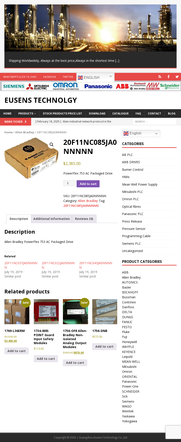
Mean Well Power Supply (139, 184)
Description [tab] (19, 219)
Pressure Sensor (133, 229)
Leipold (127, 357)
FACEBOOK (49, 76)
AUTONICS (130, 282)
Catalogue (120, 113)
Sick (125, 396)
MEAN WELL (131, 361)
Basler (126, 287)
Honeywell (129, 342)
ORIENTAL (129, 376)
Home (7, 113)
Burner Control (132, 169)
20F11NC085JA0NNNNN (81, 206)
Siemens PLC (131, 243)
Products (25, 113)
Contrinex (129, 302)
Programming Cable (136, 236)
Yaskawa (128, 416)
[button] (52, 145)
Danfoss (128, 307)
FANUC (127, 322)
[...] (117, 60)
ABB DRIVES (131, 162)
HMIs (126, 177)
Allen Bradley (24, 132)
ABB (125, 272)
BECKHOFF (130, 292)
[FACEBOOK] (168, 77)
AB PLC (127, 155)
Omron (127, 371)
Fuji (124, 337)
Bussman (129, 297)
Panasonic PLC (132, 214)
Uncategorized (132, 251)
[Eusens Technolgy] (90, 88)
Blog (171, 113)
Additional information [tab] (51, 219)
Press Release (132, 221)
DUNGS (127, 317)
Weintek (128, 411)
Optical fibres (131, 206)
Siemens (128, 401)
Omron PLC (130, 199)
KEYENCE (129, 352)
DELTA (127, 312)
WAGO (127, 406)
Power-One (130, 386)
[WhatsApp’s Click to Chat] (160, 77)
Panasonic (129, 381)
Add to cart (88, 184)
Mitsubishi (129, 366)
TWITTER (68, 76)
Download (97, 113)
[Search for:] (154, 121)
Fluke (126, 332)
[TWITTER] (177, 77)
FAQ (138, 113)
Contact (154, 113)
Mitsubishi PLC (132, 192)
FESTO (127, 327)
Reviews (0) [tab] (84, 219)
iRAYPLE (128, 347)
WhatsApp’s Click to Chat (20, 76)
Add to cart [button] (17, 351)
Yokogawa (129, 421)
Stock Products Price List (62, 113)
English (91, 77)
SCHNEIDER (130, 391)
